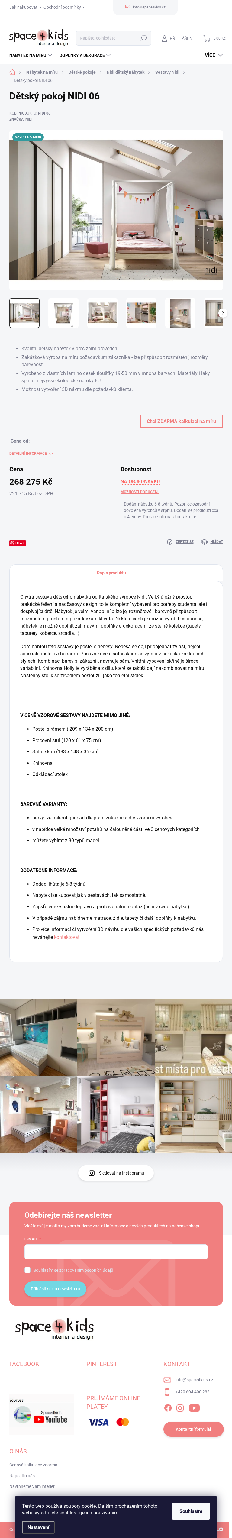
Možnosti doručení (140, 492)
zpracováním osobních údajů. (86, 1270)
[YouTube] (194, 1406)
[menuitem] (31, 55)
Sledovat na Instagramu (121, 1173)
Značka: (21, 119)
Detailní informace (28, 453)
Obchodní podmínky (62, 7)
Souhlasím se (74, 1270)
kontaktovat (66, 937)
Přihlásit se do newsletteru (55, 1288)
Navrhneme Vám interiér (32, 1486)
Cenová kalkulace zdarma (33, 1464)
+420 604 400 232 (193, 1391)
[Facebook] (167, 1406)
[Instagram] (180, 1406)
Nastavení (38, 1527)
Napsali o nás (22, 1475)
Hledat (143, 38)
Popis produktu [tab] (111, 572)
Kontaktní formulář (193, 1429)
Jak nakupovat (23, 7)
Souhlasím (190, 1511)
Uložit (20, 543)
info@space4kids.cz (194, 1379)
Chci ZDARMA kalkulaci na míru (181, 421)
